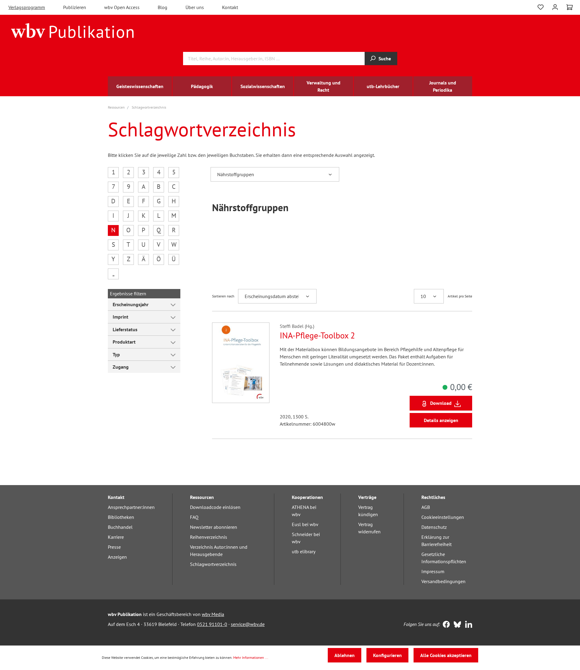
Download (441, 403)
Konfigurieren (387, 655)
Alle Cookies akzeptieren (446, 655)
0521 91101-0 (212, 624)
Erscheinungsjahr (131, 304)
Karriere (116, 537)
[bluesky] (456, 625)
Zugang (121, 367)
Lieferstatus (125, 329)
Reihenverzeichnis (208, 537)
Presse (114, 547)
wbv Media (213, 614)
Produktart (124, 342)
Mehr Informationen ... (250, 657)
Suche (385, 59)
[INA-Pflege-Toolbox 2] (240, 362)
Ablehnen (344, 655)
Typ (116, 354)
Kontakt (230, 7)
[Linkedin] (467, 625)
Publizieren (74, 7)
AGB (425, 507)
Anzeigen (117, 557)
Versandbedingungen (443, 581)
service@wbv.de (248, 624)
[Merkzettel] (540, 6)
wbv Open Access (122, 7)
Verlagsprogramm (26, 7)
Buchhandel (120, 527)
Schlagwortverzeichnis (213, 564)
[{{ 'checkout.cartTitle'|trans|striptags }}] (570, 7)
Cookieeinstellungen (442, 517)
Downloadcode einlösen (215, 507)
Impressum (432, 571)
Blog (162, 7)
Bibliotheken (121, 517)
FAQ (194, 517)
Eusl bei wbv (305, 524)
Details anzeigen (441, 420)
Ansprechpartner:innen (131, 507)
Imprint (120, 317)
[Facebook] (445, 625)
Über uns (194, 7)
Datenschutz (434, 527)
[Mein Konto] (555, 6)
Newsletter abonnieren (213, 527)
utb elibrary (303, 551)
